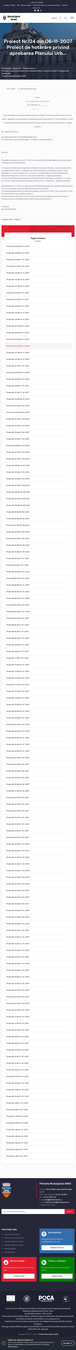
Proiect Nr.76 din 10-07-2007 (18, 665)
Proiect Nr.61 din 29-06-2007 (18, 764)
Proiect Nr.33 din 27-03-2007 (18, 944)
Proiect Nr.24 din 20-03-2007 (18, 1003)
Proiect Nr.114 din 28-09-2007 (18, 412)
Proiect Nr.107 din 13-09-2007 (18, 452)
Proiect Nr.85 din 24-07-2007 (18, 605)
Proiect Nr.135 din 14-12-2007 (18, 280)
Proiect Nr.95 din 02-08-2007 (18, 539)
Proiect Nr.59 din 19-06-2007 (18, 778)
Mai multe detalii (57, 1248)
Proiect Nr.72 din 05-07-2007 (18, 691)
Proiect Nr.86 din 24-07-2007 (18, 598)
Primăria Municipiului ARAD (48, 1334)
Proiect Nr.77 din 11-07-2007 (18, 658)
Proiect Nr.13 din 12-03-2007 (18, 1076)
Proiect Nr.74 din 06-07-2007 (18, 678)
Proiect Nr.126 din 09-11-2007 (18, 333)
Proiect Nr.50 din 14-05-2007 (18, 837)
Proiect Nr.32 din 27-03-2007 (18, 950)
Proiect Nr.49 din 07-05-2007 (18, 844)
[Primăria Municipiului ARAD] (11, 18)
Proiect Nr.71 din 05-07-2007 (18, 698)
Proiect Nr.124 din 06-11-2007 (18, 346)
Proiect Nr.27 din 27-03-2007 (18, 983)
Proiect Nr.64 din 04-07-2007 (18, 744)
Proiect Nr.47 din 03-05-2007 (18, 857)
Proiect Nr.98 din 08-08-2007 (18, 519)
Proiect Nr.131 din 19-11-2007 (18, 299)
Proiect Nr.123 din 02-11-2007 (18, 353)
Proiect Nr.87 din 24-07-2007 (18, 592)
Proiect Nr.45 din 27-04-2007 (18, 864)
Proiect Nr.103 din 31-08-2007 (18, 485)
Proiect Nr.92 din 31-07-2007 (18, 558)
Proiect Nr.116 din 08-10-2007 (18, 399)
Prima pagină (6, 68)
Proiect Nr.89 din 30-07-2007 (18, 578)
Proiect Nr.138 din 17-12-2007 (18, 260)
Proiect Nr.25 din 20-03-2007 (18, 997)
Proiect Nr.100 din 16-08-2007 (18, 505)
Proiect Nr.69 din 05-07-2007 (18, 711)
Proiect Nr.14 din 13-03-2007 (18, 1070)
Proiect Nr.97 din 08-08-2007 (18, 525)
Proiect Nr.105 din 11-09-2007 (18, 472)
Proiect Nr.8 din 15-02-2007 (17, 1110)
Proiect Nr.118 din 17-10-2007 (18, 386)
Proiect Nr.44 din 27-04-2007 (18, 871)
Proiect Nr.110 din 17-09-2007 (18, 439)
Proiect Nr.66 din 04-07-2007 (18, 731)
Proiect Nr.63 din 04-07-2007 (18, 751)
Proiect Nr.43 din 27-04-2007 (18, 877)
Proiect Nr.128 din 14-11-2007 (18, 319)
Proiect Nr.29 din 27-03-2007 (18, 970)
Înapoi (17, 219)
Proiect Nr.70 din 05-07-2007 (18, 705)
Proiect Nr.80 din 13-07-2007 (18, 638)
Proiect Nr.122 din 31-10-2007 (18, 359)
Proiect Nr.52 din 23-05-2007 (18, 824)
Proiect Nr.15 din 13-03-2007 (18, 1063)
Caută (69, 1211)
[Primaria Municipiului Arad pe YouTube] (38, 10)
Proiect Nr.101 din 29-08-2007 (18, 499)
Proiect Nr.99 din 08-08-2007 (18, 512)
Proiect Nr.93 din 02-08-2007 (18, 552)
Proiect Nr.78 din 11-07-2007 (18, 651)
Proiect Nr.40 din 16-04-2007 (18, 897)
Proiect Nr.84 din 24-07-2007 (18, 612)
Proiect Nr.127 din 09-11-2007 (18, 326)
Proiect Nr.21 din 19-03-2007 (18, 1023)
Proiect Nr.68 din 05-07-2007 (18, 718)
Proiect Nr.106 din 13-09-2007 (18, 465)
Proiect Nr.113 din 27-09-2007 (18, 419)
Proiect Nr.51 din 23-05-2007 (18, 831)
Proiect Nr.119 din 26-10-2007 (18, 379)
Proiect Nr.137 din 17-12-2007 (18, 266)
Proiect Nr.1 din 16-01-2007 (17, 1156)
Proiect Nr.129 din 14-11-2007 (18, 313)
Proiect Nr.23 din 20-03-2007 (18, 1010)
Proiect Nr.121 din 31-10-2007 (18, 366)
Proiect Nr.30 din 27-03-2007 (18, 964)
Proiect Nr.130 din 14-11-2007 (18, 306)
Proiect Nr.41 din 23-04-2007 (18, 890)
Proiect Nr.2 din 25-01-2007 (17, 1149)
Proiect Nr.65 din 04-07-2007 (18, 738)
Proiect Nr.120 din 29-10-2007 (18, 372)
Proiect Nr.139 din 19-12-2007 (18, 253)
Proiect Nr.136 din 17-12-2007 (18, 273)
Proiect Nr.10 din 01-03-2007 (18, 1096)
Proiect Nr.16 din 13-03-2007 (18, 1057)
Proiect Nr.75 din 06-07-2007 (18, 671)
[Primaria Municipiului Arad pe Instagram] (41, 10)
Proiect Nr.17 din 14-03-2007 (18, 1050)
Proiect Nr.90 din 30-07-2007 (18, 572)
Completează (19, 1276)
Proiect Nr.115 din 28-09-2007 (18, 406)
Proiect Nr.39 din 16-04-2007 (18, 904)
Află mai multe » (13, 1346)
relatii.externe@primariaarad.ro (57, 1202)
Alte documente (29, 68)
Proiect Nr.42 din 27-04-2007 (18, 884)
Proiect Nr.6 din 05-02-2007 (17, 1123)
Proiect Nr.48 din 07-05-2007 (18, 851)
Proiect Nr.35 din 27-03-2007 (18, 930)
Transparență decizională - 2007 (13, 76)
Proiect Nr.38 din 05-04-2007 (18, 910)
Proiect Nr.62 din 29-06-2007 (18, 758)
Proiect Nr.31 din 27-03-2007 (18, 957)
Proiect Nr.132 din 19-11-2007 (18, 293)
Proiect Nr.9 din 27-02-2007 (17, 1103)
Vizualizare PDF (7, 219)
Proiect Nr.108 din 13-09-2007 (18, 446)
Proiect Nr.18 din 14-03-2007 (18, 1043)
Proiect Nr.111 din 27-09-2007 (18, 432)
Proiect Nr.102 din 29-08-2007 (18, 492)
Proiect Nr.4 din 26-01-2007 (17, 1136)
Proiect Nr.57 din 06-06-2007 (18, 791)
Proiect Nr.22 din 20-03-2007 (18, 1017)
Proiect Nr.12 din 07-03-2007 (18, 1083)
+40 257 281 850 (37, 2)
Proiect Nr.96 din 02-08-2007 (18, 532)
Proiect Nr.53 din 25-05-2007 (18, 817)
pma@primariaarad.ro (53, 1200)
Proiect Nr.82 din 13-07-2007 (18, 625)
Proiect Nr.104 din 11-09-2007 (18, 479)
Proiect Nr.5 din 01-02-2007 (17, 1130)
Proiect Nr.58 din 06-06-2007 (18, 784)
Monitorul (17, 68)
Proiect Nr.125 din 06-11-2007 (18, 339)
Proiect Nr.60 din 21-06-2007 (18, 771)
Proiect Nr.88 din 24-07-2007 (18, 585)
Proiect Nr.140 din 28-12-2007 (18, 246)
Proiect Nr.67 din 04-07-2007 (18, 724)
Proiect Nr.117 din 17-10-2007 (18, 392)
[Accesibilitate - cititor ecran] (65, 18)
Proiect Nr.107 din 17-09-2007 (18, 459)
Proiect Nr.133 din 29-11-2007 (18, 286)
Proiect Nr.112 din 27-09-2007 (18, 426)
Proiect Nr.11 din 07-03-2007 (18, 1090)
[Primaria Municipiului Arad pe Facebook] (35, 10)
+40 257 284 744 (49, 1197)
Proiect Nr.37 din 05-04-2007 (18, 917)
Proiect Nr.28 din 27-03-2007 (18, 977)
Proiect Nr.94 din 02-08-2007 (18, 545)
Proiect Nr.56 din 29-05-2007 (18, 798)
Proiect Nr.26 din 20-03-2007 (18, 990)
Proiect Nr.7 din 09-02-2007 (17, 1116)
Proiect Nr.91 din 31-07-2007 (18, 565)
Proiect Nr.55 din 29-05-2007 (18, 804)
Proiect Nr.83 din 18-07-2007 (18, 618)
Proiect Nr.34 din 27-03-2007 (18, 937)
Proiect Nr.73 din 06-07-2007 (18, 685)
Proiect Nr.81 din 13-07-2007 (18, 631)
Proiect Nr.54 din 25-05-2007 (18, 811)
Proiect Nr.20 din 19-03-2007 (18, 1030)
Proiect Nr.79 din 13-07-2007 (18, 645)
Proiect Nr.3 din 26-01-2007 (17, 1143)
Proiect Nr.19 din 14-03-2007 (18, 1037)
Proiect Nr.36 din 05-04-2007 (18, 924)
